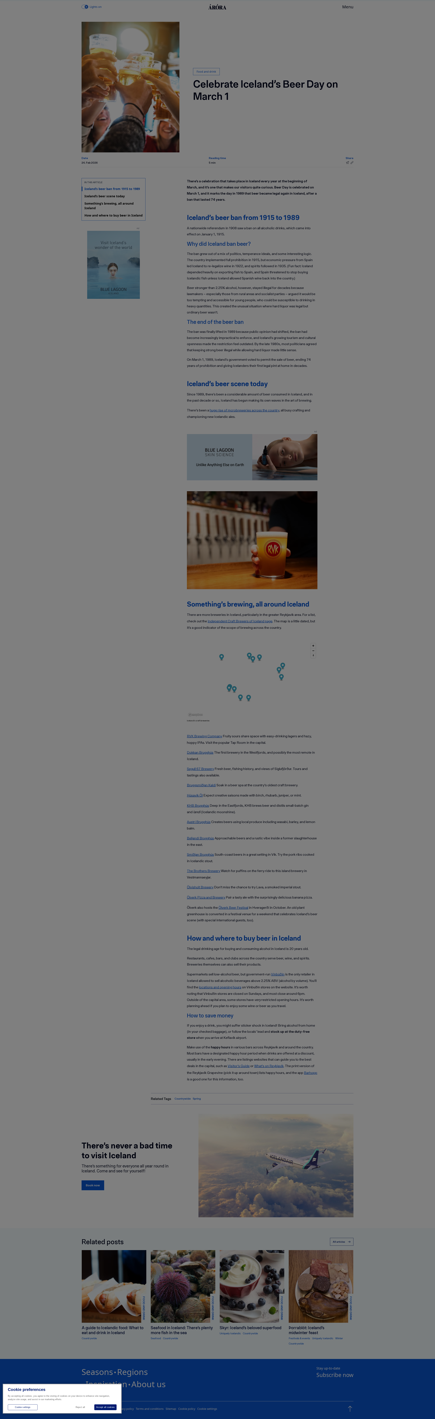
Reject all (80, 1407)
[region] (62, 1399)
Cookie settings (23, 1407)
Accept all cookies (105, 1407)
